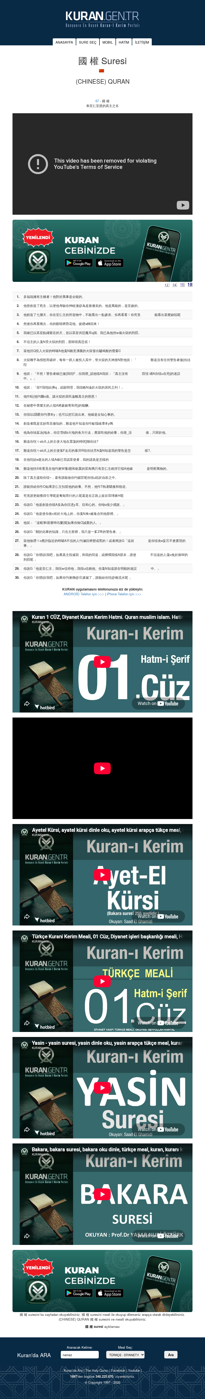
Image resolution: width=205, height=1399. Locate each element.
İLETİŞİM (142, 42)
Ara (171, 1354)
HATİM (124, 42)
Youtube (134, 1370)
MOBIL (107, 42)
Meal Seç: (125, 1347)
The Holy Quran (96, 1370)
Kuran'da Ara (73, 1370)
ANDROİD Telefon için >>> (84, 594)
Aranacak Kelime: (79, 1347)
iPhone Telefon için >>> (124, 594)
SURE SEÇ (87, 42)
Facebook (118, 1370)
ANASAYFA (64, 42)
